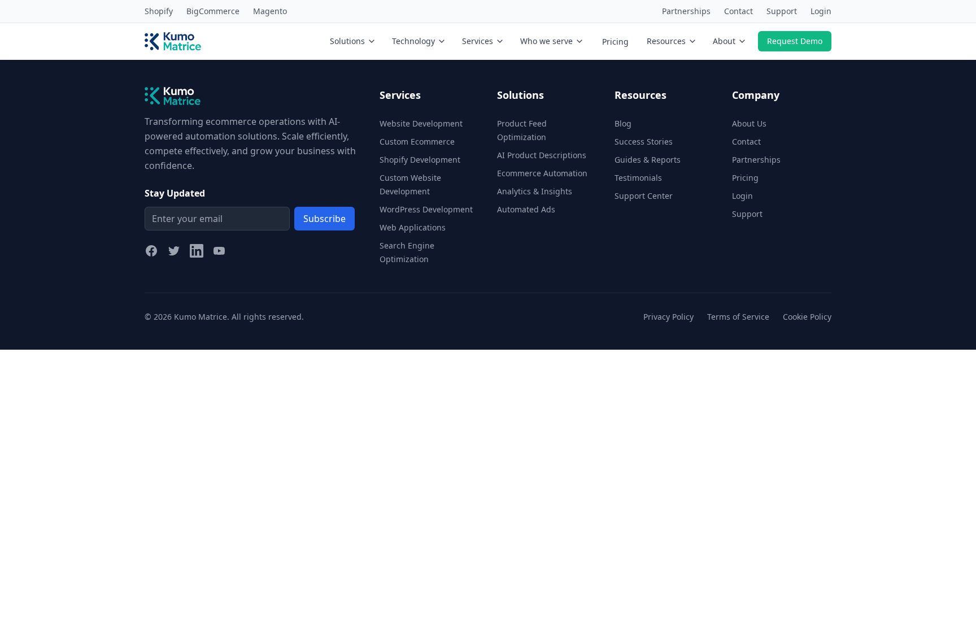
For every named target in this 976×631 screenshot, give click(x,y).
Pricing (615, 41)
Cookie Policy (807, 316)
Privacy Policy (668, 316)
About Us (749, 123)
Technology (413, 41)
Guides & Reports (648, 159)
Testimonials (638, 177)
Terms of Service (738, 316)
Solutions (347, 41)
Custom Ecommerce (417, 141)
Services (477, 41)
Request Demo (794, 41)
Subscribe (324, 218)
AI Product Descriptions (541, 155)
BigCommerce (212, 11)
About (724, 41)
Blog (623, 123)
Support (781, 11)
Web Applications (413, 227)
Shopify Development (420, 159)
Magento (270, 11)
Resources (666, 41)
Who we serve (546, 41)
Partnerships (686, 11)
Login (821, 11)
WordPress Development (426, 209)
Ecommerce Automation (542, 173)
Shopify (159, 11)
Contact (738, 11)
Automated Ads (526, 209)
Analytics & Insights (534, 191)
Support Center (644, 195)
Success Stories (644, 141)
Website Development (421, 123)
